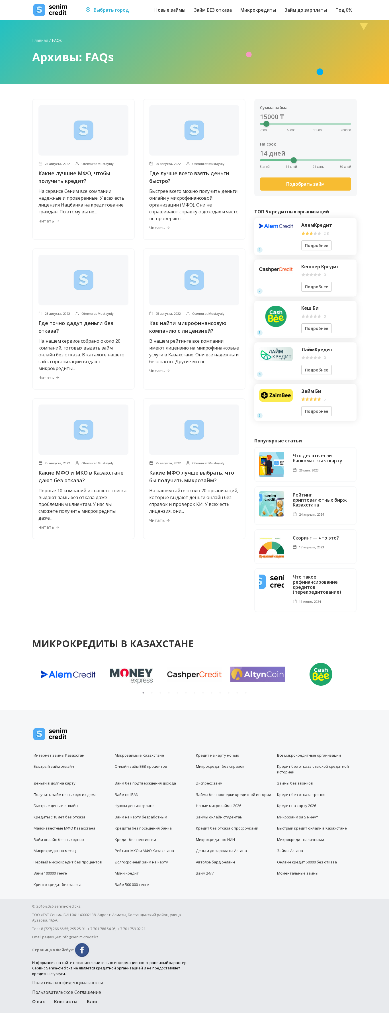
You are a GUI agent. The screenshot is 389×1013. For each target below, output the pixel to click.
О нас (38, 1001)
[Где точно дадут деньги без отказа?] (83, 280)
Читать (46, 221)
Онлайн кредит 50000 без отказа (307, 862)
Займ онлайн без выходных (59, 839)
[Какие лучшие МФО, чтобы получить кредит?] (83, 130)
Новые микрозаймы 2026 (218, 805)
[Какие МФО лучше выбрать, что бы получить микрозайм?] (194, 430)
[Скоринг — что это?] (271, 546)
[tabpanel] (68, 674)
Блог (92, 1001)
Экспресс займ (209, 783)
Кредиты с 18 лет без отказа (59, 817)
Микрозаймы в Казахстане (139, 755)
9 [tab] (211, 693)
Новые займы (169, 10)
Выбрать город (111, 10)
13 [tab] (246, 693)
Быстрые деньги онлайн (56, 805)
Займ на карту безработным (141, 817)
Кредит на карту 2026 (296, 805)
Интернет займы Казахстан (59, 755)
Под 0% (344, 10)
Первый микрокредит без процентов (68, 862)
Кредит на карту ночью (217, 755)
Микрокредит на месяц (55, 850)
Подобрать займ (305, 184)
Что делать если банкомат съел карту (317, 458)
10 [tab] (220, 693)
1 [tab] (143, 693)
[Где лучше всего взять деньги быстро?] (194, 130)
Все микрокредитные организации (309, 755)
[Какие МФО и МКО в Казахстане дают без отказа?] (83, 430)
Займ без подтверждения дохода (145, 783)
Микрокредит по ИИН (215, 839)
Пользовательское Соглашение (66, 992)
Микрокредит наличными (300, 839)
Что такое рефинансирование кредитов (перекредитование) (317, 585)
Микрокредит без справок (220, 766)
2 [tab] (152, 693)
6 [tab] (186, 693)
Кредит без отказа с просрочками (227, 828)
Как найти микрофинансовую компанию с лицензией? (187, 327)
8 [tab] (203, 693)
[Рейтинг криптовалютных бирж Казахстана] (271, 503)
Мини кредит (127, 873)
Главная (40, 40)
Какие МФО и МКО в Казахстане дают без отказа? (81, 476)
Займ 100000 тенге (50, 873)
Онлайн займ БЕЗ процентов (141, 766)
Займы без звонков (295, 783)
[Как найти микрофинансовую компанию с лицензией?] (194, 280)
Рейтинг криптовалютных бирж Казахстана (320, 500)
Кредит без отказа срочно (301, 794)
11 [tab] (229, 693)
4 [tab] (169, 693)
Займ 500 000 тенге (132, 884)
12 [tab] (237, 693)
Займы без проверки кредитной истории (233, 794)
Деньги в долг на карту (54, 783)
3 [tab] (160, 693)
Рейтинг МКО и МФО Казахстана (144, 850)
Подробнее (316, 245)
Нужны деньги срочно (135, 805)
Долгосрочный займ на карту (141, 862)
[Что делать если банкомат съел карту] (271, 464)
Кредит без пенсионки (135, 839)
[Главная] (50, 10)
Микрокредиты (258, 10)
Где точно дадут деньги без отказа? (75, 327)
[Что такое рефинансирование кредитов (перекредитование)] (271, 581)
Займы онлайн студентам (219, 817)
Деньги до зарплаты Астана (221, 850)
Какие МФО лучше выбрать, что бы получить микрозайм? (191, 476)
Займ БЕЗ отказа (213, 10)
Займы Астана (290, 850)
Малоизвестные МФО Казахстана (64, 828)
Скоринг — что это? (316, 538)
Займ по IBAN (126, 794)
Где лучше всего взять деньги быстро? (189, 177)
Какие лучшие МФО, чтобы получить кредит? (74, 177)
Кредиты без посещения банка (143, 828)
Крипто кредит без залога (57, 884)
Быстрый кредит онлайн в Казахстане (312, 828)
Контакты (65, 1001)
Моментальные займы (297, 873)
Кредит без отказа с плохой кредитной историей (313, 769)
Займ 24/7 (205, 873)
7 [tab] (194, 693)
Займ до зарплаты (305, 10)
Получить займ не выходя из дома (65, 794)
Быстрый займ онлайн (54, 766)
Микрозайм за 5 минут (297, 817)
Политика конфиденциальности (67, 982)
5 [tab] (177, 693)
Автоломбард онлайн (215, 862)
